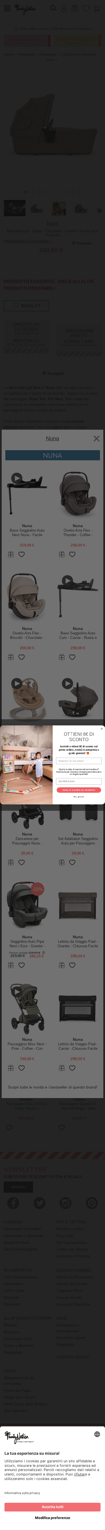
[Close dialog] (102, 729)
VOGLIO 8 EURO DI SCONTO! (78, 790)
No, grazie (79, 797)
